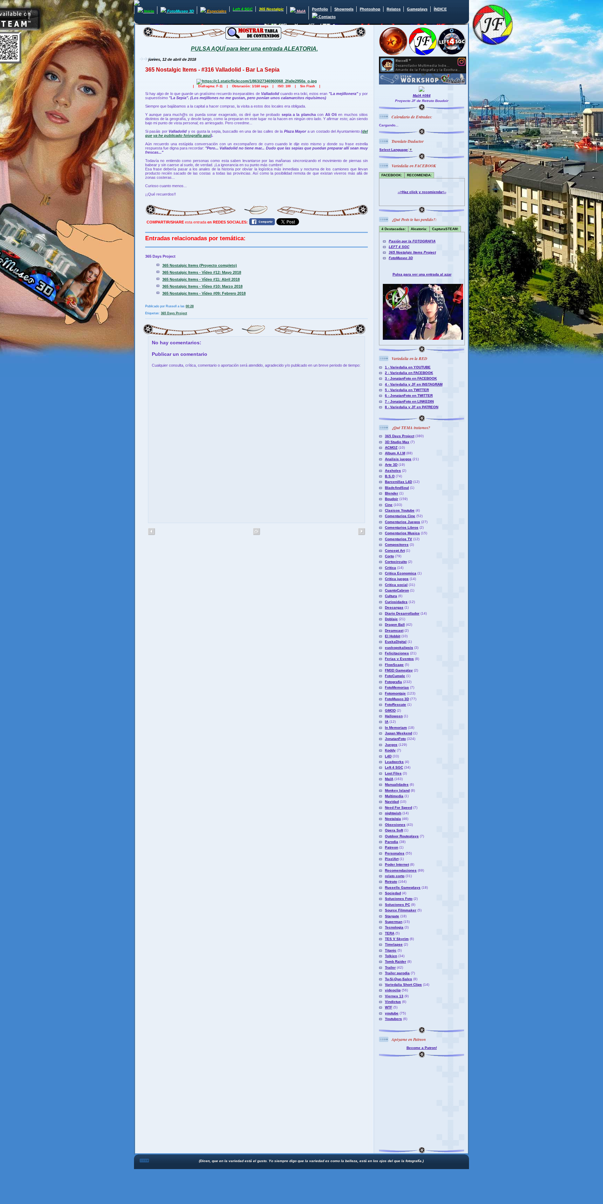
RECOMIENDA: (419, 175)
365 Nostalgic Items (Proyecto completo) (199, 265)
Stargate (392, 916)
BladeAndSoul (397, 488)
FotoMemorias (397, 687)
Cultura (391, 596)
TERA (389, 933)
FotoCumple (395, 676)
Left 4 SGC (394, 767)
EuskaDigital (396, 642)
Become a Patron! (422, 1048)
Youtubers (393, 1019)
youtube (392, 1013)
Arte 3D (391, 465)
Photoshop (370, 9)
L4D (388, 756)
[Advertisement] (422, 1101)
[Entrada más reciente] (361, 532)
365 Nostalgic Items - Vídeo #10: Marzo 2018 (202, 286)
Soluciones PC (397, 904)
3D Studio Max (397, 442)
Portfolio (320, 9)
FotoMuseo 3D (401, 258)
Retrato (391, 881)
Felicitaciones (397, 653)
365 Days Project (174, 313)
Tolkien (391, 956)
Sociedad (393, 893)
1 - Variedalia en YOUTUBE (408, 367)
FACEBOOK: (391, 175)
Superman (393, 922)
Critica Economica (400, 573)
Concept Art (395, 550)
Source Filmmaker (400, 910)
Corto (389, 556)
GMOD (390, 710)
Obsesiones (395, 825)
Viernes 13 (394, 996)
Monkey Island (397, 790)
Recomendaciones (401, 870)
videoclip (393, 990)
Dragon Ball (395, 624)
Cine (389, 505)
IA (386, 722)
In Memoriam (396, 727)
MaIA (389, 779)
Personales (394, 853)
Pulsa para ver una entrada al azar (422, 274)
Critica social (396, 585)
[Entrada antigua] (151, 532)
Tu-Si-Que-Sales (398, 979)
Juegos (391, 745)
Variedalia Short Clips (403, 984)
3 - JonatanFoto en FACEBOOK (411, 378)
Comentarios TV (398, 539)
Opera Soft (394, 830)
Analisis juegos (398, 459)
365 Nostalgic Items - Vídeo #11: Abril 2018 (201, 279)
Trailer (390, 967)
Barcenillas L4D (398, 482)
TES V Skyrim (397, 939)
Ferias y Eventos (399, 659)
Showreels (343, 9)
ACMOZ (391, 447)
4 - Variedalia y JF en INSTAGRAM (413, 384)
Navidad (392, 801)
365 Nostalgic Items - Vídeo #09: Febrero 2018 (204, 293)
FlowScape (394, 665)
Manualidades (397, 784)
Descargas (394, 607)
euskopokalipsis (399, 647)
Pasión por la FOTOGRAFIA (412, 241)
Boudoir (391, 499)
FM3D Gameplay (399, 670)
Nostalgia (393, 819)
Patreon (391, 847)
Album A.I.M (395, 453)
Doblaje (391, 619)
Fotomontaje (395, 693)
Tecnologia (394, 927)
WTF (388, 1007)
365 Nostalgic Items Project (412, 252)
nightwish (393, 813)
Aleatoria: (419, 229)
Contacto (327, 17)
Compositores (397, 544)
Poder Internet (397, 864)
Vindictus (393, 1002)
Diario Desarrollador (402, 613)
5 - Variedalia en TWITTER (407, 390)
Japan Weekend (398, 733)
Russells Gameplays (402, 887)
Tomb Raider (395, 961)
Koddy (390, 750)
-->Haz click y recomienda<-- (422, 192)
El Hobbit (392, 636)
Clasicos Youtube (400, 510)
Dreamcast (394, 630)
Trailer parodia (397, 973)
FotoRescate (395, 704)
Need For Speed (398, 807)
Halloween (394, 716)
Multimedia (394, 796)
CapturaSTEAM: (445, 229)
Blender (391, 493)
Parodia (391, 842)
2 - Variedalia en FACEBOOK (409, 373)
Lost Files (393, 773)
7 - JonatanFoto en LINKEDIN (409, 401)
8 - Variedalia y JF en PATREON (411, 407)
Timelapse (394, 944)
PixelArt (392, 859)
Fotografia (393, 682)
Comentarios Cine (400, 516)
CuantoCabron (397, 590)
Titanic (390, 950)
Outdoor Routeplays (402, 836)
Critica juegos (397, 579)
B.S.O (390, 476)
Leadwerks (394, 762)
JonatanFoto (395, 739)
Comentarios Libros (401, 527)
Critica (390, 568)
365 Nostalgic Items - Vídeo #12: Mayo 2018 (201, 272)
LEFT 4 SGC (399, 247)
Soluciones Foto (398, 899)
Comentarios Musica (402, 533)
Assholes (393, 470)
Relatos (394, 9)
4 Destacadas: (393, 229)
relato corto (394, 876)
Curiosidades (396, 602)
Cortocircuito (396, 562)
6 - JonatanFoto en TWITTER (409, 395)
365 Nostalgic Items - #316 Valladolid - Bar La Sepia (212, 70)
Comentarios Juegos (402, 522)
